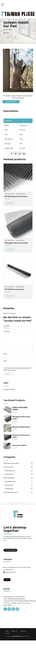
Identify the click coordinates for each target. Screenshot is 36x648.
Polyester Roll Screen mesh (21, 436)
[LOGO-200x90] (18, 514)
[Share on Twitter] (15, 153)
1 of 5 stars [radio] (4, 328)
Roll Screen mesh (20, 240)
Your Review (6, 331)
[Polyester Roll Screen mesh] (7, 437)
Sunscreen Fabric (19, 445)
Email (5, 361)
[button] (28, 51)
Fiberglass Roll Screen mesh (16, 243)
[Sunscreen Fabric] (7, 446)
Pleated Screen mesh (21, 194)
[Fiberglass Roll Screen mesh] (7, 419)
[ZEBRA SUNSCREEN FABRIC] (7, 409)
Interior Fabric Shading (9, 478)
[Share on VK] (24, 153)
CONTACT (7, 633)
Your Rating (6, 326)
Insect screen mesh (9, 194)
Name (5, 353)
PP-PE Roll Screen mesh (14, 289)
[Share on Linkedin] (19, 153)
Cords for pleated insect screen (11, 463)
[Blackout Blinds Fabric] (7, 428)
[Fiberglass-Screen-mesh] (18, 224)
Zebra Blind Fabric (9, 488)
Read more (10, 203)
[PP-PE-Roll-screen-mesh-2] (18, 270)
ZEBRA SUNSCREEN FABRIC (20, 408)
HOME (6, 631)
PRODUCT (23, 631)
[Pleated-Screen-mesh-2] (18, 177)
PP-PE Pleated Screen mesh (16, 196)
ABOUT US (14, 631)
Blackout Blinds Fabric (21, 427)
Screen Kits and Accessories (10, 492)
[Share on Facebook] (11, 153)
